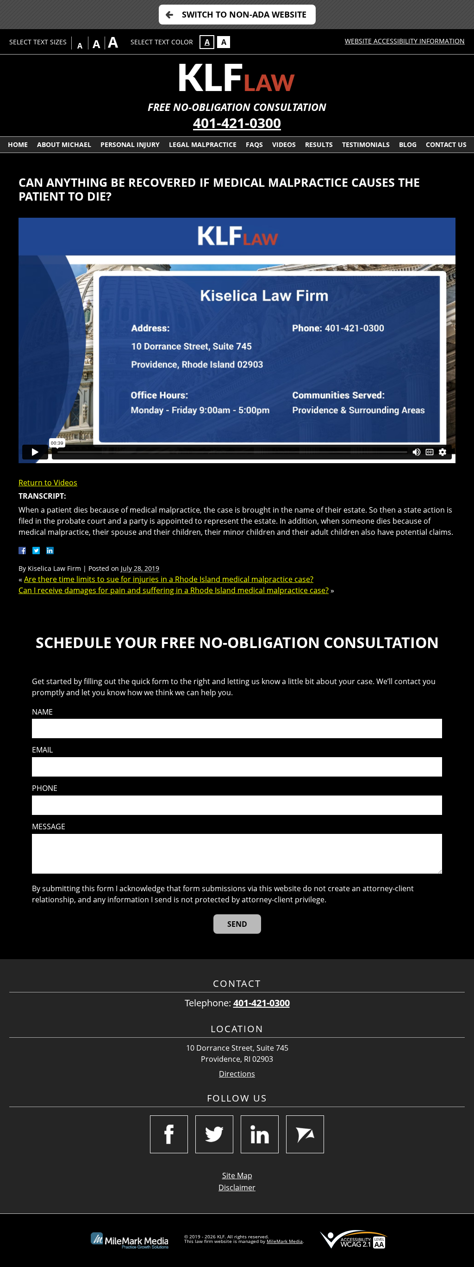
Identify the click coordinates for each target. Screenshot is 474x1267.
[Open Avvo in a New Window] (305, 1134)
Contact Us (446, 144)
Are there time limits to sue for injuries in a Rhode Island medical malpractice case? (168, 579)
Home (18, 144)
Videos (284, 144)
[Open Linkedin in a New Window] (260, 1134)
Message (48, 827)
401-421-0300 (237, 122)
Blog (408, 144)
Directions (237, 1074)
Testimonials (366, 144)
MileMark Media (285, 1241)
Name (42, 712)
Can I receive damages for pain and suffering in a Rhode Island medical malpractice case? (174, 590)
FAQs (254, 144)
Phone (44, 788)
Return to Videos (48, 482)
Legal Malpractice (203, 144)
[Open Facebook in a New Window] (169, 1134)
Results (319, 144)
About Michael (64, 144)
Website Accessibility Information (405, 41)
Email (42, 750)
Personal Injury (130, 144)
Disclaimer (237, 1187)
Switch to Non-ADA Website (244, 14)
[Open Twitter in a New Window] (214, 1134)
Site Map (237, 1175)
